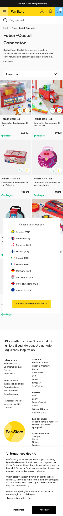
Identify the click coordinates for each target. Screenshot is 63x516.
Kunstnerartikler (40, 362)
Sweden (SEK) (23, 232)
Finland (35, 442)
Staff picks (37, 386)
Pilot (34, 395)
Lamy (34, 398)
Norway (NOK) (23, 238)
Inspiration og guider (14, 383)
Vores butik (9, 373)
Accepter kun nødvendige (19, 498)
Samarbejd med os (13, 387)
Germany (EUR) (23, 271)
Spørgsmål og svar (13, 366)
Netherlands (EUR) (25, 277)
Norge (35, 439)
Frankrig (36, 445)
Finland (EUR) (22, 251)
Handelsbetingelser (13, 400)
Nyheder (36, 382)
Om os (7, 370)
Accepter (44, 510)
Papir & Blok (37, 372)
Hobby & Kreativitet (41, 366)
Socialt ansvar (11, 394)
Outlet (35, 379)
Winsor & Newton (40, 409)
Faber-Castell (39, 402)
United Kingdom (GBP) (27, 283)
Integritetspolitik (12, 404)
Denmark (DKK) (23, 245)
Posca (35, 405)
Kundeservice (10, 363)
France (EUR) (22, 264)
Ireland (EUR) (22, 258)
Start (5, 28)
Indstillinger (18, 510)
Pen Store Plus (11, 380)
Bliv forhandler (11, 390)
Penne (35, 369)
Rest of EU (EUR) (24, 290)
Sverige (36, 436)
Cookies (8, 407)
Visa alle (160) (39, 412)
